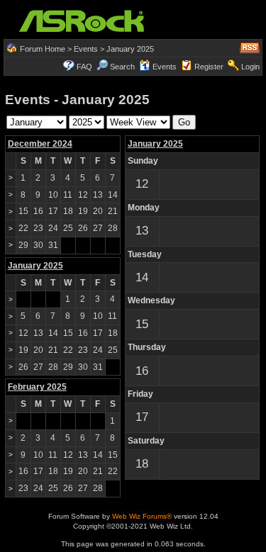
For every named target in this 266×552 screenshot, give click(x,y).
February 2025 (37, 387)
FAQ (84, 66)
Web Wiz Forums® (142, 516)
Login (250, 66)
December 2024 (40, 144)
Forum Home (42, 49)
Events (86, 49)
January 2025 (155, 144)
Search (122, 66)
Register (208, 66)
